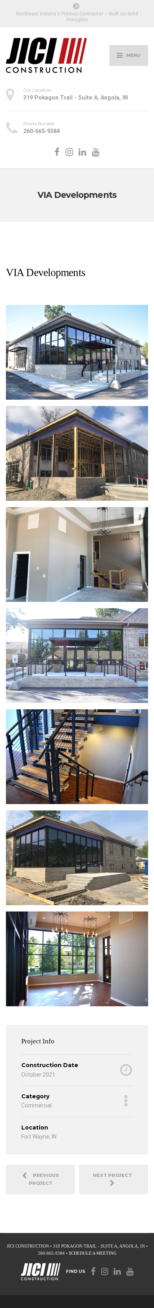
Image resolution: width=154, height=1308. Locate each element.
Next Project (113, 1175)
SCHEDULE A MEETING (92, 1253)
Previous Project (44, 1179)
